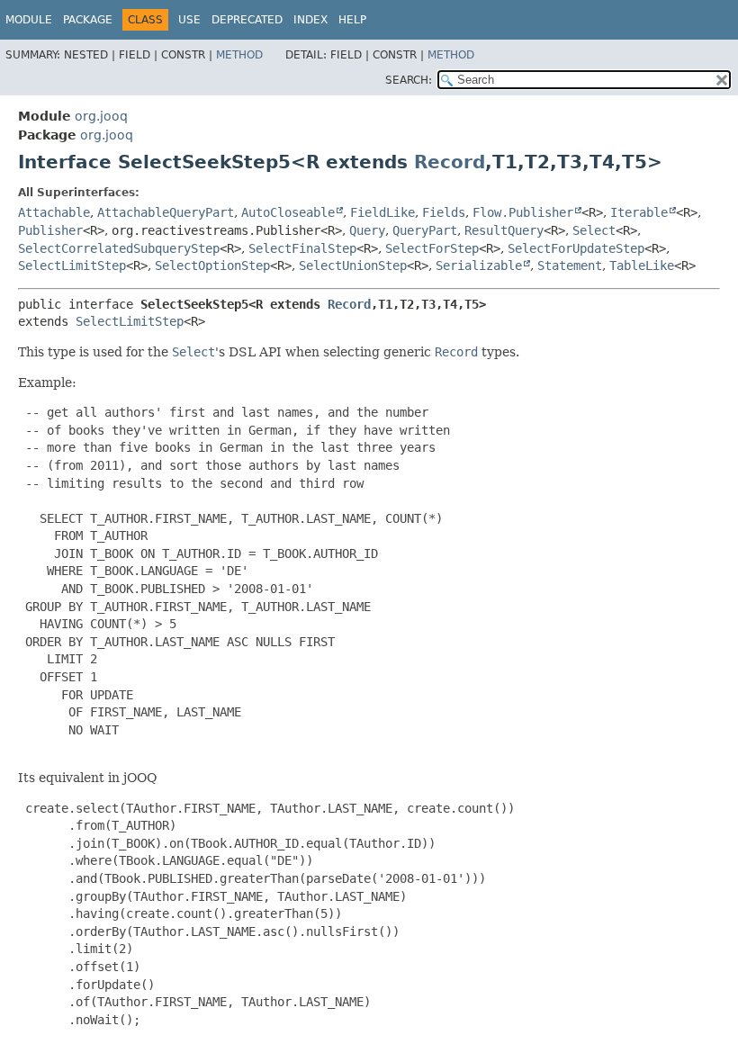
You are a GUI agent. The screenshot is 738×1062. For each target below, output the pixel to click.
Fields (443, 212)
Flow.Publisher (522, 212)
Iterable (639, 212)
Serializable (479, 265)
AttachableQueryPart (165, 212)
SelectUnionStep (353, 265)
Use (189, 20)
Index (310, 20)
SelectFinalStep (302, 248)
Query (367, 230)
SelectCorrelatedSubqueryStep (119, 248)
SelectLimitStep (72, 265)
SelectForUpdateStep (576, 248)
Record (449, 162)
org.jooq (101, 116)
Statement (569, 265)
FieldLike (382, 212)
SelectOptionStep (212, 265)
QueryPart (424, 230)
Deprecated (247, 20)
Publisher (50, 230)
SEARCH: (408, 80)
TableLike (641, 265)
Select (594, 230)
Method (239, 55)
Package (87, 20)
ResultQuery (504, 230)
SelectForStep (432, 248)
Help (352, 20)
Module (28, 20)
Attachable (54, 212)
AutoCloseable (288, 212)
